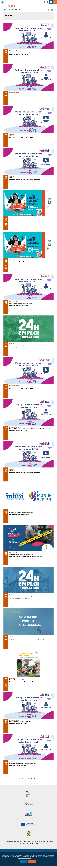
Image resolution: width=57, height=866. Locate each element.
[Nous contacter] (48, 2)
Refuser (23, 861)
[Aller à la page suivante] (37, 778)
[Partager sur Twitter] (12, 6)
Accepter (32, 861)
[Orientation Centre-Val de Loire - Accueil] (5, 2)
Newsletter (44, 2)
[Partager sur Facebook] (9, 6)
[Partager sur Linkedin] (14, 6)
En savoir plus (21, 857)
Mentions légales (27, 852)
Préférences (28, 857)
